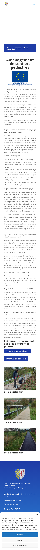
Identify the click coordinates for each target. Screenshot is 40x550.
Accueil (7, 512)
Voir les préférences (20, 545)
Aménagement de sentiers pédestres (17, 48)
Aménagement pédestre (17, 351)
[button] (37, 515)
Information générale (16, 358)
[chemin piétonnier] (20, 389)
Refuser (20, 540)
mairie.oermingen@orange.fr (15, 488)
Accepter (20, 535)
